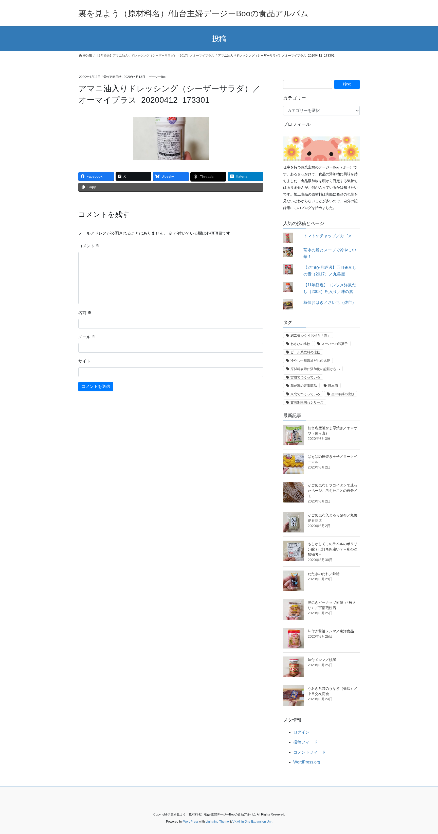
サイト (84, 361)
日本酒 (333, 386)
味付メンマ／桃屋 (322, 660)
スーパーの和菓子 (334, 344)
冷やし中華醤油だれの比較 (310, 360)
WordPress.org (306, 762)
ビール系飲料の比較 (305, 352)
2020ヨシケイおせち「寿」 (310, 335)
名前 (85, 312)
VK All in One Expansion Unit (252, 821)
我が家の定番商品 (303, 386)
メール (87, 337)
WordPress (190, 821)
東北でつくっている (305, 394)
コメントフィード (309, 752)
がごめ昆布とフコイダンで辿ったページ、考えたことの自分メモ (332, 490)
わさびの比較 (300, 344)
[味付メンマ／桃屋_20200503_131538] (293, 666)
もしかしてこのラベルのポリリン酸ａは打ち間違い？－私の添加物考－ (332, 549)
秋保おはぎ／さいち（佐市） (329, 302)
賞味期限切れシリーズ (306, 402)
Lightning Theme (217, 821)
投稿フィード (305, 742)
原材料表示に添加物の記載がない (315, 369)
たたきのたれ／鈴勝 (324, 574)
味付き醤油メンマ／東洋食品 (331, 631)
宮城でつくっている (305, 377)
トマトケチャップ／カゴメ (327, 236)
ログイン (301, 732)
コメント (89, 246)
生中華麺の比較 (342, 394)
